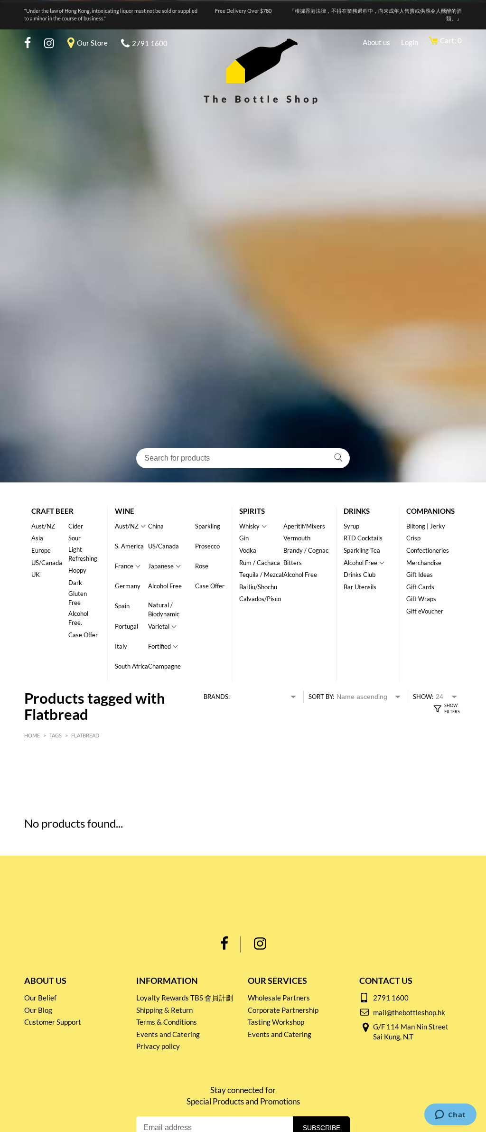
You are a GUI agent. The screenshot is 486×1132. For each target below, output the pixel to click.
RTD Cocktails (363, 538)
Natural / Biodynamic (163, 609)
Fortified (159, 646)
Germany (127, 586)
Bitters (292, 562)
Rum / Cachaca (259, 562)
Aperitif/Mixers (304, 526)
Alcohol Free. (78, 618)
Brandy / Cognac (305, 550)
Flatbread (85, 735)
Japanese (161, 566)
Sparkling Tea (362, 550)
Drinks (357, 511)
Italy (121, 646)
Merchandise (423, 562)
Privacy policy (158, 1046)
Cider (75, 526)
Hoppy (77, 570)
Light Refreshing (82, 554)
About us (376, 42)
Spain (122, 606)
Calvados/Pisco (260, 599)
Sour (74, 538)
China (156, 526)
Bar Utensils (360, 587)
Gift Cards (420, 587)
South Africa (131, 666)
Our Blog (38, 1010)
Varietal (158, 626)
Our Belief (40, 997)
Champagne (164, 666)
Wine (124, 511)
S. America (129, 546)
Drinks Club (359, 574)
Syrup (351, 526)
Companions (430, 511)
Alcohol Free (165, 586)
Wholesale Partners (279, 997)
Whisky (249, 526)
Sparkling (207, 526)
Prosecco (207, 546)
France (124, 566)
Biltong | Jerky (425, 526)
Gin (244, 538)
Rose (201, 566)
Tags (55, 735)
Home (32, 735)
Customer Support (52, 1022)
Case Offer (83, 635)
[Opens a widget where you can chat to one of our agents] (450, 1115)
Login (409, 42)
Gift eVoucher (424, 611)
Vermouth (296, 538)
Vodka (247, 550)
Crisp (413, 538)
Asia (37, 538)
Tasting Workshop (276, 1022)
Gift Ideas (419, 574)
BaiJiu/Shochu (258, 587)
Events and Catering (168, 1034)
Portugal (126, 626)
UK (35, 574)
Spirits (252, 511)
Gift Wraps (421, 599)
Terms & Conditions (166, 1022)
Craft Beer (52, 511)
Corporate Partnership (283, 1010)
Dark (75, 582)
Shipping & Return (164, 1010)
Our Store (92, 42)
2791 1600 (150, 43)
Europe (41, 550)
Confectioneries (427, 550)
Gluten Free (77, 598)
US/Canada (46, 562)
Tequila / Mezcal (261, 574)
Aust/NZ (43, 526)
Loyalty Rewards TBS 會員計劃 (184, 997)
